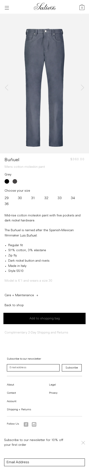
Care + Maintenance (19, 295)
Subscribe (71, 367)
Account (11, 401)
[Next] (82, 88)
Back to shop (14, 305)
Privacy (53, 393)
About (10, 384)
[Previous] (7, 88)
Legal (52, 384)
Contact (11, 393)
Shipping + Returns (19, 409)
